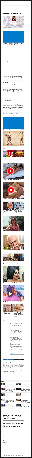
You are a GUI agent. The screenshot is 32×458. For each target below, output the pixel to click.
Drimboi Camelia (16, 323)
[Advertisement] (13, 37)
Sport (4, 436)
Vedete (4, 438)
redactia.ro (16, 113)
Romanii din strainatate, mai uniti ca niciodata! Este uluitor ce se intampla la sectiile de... (10, 395)
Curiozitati (5, 442)
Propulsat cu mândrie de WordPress (19, 455)
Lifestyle (4, 444)
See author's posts (15, 356)
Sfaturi (4, 450)
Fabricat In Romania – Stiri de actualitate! (15, 5)
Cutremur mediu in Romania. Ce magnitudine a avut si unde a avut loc (10, 401)
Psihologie (5, 440)
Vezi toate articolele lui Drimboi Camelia (11, 371)
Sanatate (4, 448)
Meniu (5, 8)
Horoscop (4, 452)
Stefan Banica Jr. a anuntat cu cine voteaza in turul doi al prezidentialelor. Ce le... (9, 385)
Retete (4, 446)
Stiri (3, 434)
